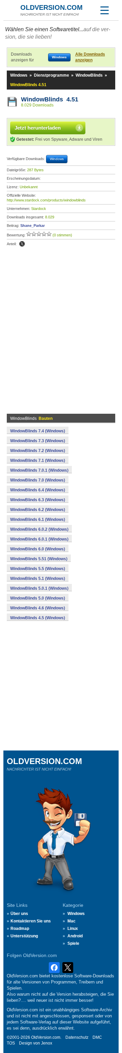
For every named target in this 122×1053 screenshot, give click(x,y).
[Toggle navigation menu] (104, 10)
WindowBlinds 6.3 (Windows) (37, 500)
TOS (11, 1043)
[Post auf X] (22, 244)
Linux (72, 928)
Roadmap (20, 928)
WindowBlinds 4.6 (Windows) (37, 608)
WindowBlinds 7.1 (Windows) (37, 460)
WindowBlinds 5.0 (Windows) (37, 598)
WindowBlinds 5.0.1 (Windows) (39, 588)
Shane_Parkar (32, 225)
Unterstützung (24, 936)
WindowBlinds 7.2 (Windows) (37, 450)
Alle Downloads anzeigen (90, 57)
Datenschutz (76, 1037)
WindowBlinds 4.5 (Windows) (37, 618)
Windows (18, 75)
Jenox (46, 1043)
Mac (71, 921)
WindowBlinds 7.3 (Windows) (37, 440)
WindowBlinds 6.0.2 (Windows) (39, 529)
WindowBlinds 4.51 (49, 99)
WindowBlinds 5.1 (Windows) (37, 578)
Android (75, 936)
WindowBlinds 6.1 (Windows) (37, 519)
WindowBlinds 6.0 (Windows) (37, 549)
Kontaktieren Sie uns (31, 921)
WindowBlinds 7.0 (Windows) (37, 480)
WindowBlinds (89, 75)
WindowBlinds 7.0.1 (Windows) (39, 470)
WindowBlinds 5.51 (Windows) (38, 559)
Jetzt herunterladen (38, 128)
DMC (97, 1037)
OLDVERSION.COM (51, 7)
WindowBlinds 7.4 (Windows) (37, 431)
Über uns (19, 913)
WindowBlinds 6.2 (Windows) (37, 509)
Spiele (73, 943)
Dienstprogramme (51, 75)
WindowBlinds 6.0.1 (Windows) (39, 539)
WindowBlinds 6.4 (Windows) (37, 490)
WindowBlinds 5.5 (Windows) (37, 568)
